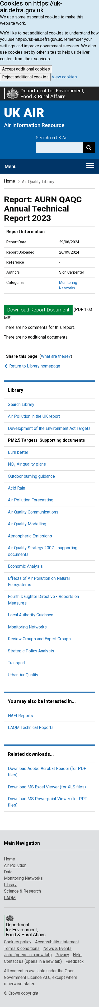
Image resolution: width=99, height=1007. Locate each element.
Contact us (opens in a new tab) (33, 961)
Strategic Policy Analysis (31, 650)
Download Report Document (38, 310)
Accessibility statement (57, 941)
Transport (16, 662)
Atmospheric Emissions (30, 535)
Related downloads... (31, 754)
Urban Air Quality (23, 674)
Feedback (74, 961)
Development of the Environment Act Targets (49, 428)
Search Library (21, 404)
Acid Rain (16, 488)
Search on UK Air (51, 137)
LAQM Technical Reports (31, 727)
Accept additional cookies (26, 69)
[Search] (89, 147)
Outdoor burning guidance (31, 476)
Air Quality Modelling (27, 523)
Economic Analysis (25, 566)
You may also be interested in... (42, 701)
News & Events (57, 948)
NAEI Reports (20, 715)
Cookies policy (17, 941)
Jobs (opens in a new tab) (28, 954)
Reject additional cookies (25, 76)
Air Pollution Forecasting (30, 499)
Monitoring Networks (27, 627)
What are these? (56, 356)
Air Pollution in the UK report (34, 416)
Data (8, 871)
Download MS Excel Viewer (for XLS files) (47, 786)
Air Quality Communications (33, 512)
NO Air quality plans (27, 464)
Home (9, 181)
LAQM (10, 897)
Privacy (62, 954)
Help (77, 954)
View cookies (64, 76)
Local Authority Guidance (30, 614)
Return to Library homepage (34, 366)
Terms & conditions (22, 948)
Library (15, 390)
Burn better (18, 452)
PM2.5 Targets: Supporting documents (46, 440)
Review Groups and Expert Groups (39, 638)
